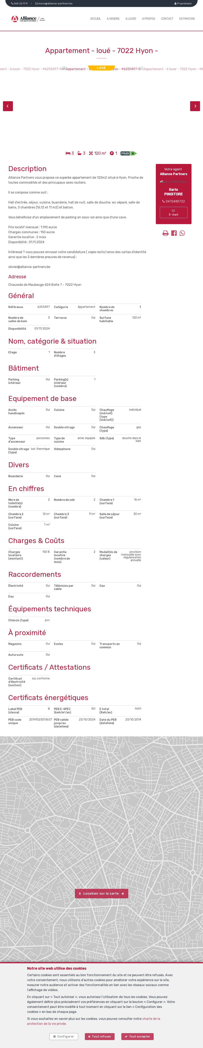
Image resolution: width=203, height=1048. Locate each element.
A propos (148, 18)
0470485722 (175, 201)
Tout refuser (101, 1036)
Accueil (95, 18)
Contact (167, 18)
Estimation (187, 18)
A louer (130, 18)
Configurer (65, 1036)
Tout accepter (139, 1036)
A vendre (113, 18)
